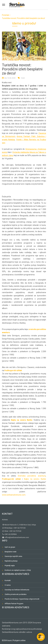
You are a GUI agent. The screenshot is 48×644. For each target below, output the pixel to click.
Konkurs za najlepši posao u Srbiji (18, 570)
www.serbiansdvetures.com (13, 495)
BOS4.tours (7, 640)
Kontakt (7, 513)
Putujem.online (19, 640)
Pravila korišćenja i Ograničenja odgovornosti (22, 599)
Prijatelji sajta (10, 566)
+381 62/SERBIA (10, 534)
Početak (5, 15)
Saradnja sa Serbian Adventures (17, 590)
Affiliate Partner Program (14, 604)
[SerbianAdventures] (17, 4)
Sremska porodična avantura (32, 476)
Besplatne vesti (10, 552)
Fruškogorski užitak (11, 479)
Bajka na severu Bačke (35, 479)
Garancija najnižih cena (13, 556)
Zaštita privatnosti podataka (15, 594)
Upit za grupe (10, 547)
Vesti (23, 78)
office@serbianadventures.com (16, 537)
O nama (8, 585)
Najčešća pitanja (11, 561)
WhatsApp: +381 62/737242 (15, 528)
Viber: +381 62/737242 (12, 531)
